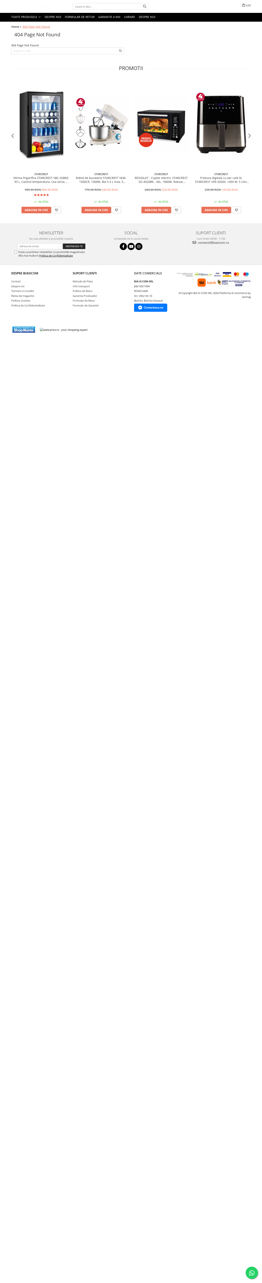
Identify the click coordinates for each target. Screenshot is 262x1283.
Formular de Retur (80, 17)
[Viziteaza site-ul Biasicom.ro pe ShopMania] (23, 329)
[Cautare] (144, 6)
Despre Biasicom (24, 273)
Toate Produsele (24, 17)
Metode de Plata (83, 281)
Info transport (81, 286)
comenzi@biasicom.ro (213, 242)
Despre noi (53, 17)
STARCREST (41, 174)
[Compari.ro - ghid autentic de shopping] (105, 329)
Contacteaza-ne (153, 307)
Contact (16, 281)
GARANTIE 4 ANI (109, 17)
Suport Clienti (85, 273)
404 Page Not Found (36, 27)
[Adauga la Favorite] (56, 210)
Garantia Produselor (85, 296)
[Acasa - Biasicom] (31, 6)
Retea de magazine (22, 296)
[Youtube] (131, 246)
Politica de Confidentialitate (56, 255)
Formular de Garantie (86, 305)
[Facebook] (123, 246)
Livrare (129, 17)
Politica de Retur (83, 291)
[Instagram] (138, 246)
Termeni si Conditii (22, 291)
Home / (16, 27)
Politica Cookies (20, 300)
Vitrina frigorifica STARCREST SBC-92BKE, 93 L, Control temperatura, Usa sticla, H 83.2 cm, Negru (41, 180)
